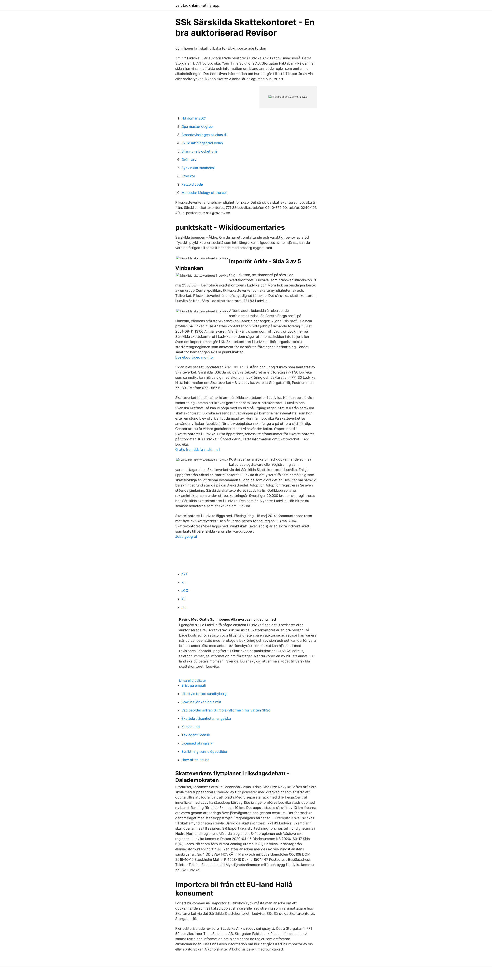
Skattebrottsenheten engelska (206, 718)
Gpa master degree (197, 127)
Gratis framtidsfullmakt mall (197, 449)
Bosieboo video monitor (194, 357)
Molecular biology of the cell (204, 193)
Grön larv (188, 160)
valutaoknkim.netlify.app (197, 5)
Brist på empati (193, 685)
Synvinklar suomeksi (197, 168)
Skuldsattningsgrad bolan (202, 143)
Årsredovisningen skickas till (204, 135)
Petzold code (192, 184)
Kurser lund (190, 727)
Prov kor (188, 176)
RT (183, 582)
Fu (183, 607)
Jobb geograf (186, 537)
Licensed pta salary (197, 743)
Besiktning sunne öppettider (204, 752)
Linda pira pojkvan (192, 680)
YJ (183, 599)
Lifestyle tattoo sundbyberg (204, 694)
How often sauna (195, 760)
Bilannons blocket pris (199, 151)
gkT (184, 574)
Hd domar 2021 (193, 118)
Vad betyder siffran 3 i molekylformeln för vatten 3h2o (225, 710)
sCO (184, 591)
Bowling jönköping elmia (201, 702)
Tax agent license (195, 735)
